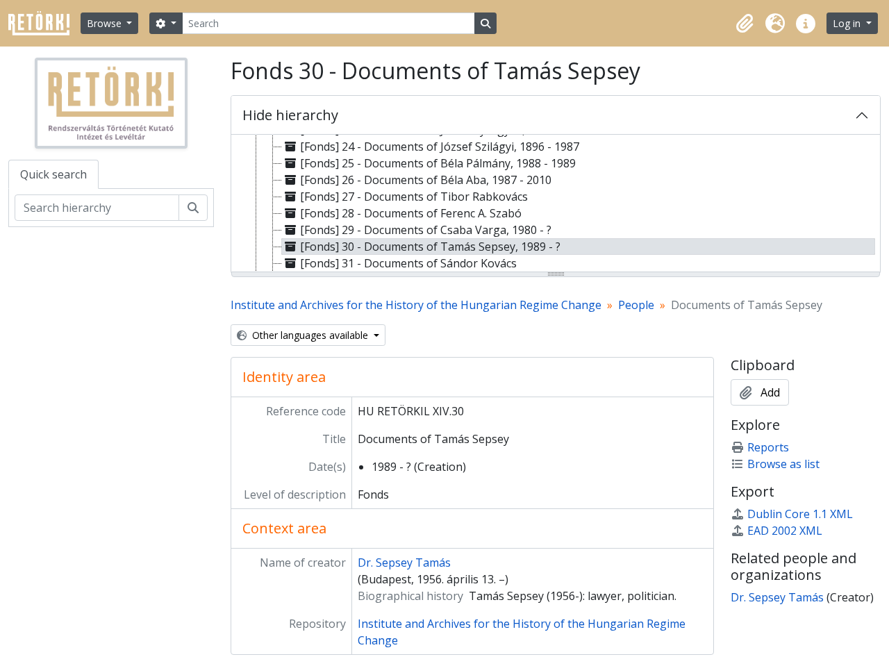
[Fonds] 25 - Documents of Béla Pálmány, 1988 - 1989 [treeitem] (438, 163)
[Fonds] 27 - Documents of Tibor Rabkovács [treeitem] (414, 196)
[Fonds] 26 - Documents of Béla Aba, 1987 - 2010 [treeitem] (425, 180)
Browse (105, 23)
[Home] (44, 23)
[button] (744, 23)
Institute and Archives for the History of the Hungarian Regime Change (416, 305)
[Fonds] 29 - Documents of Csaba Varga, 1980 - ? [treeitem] (425, 230)
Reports (768, 447)
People (636, 305)
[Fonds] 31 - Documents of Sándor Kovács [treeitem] (408, 263)
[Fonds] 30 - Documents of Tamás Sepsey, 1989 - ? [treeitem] (430, 246)
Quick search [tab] (53, 174)
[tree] (555, 204)
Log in (848, 23)
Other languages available (310, 335)
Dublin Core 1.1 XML (800, 514)
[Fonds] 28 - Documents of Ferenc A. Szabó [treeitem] (411, 213)
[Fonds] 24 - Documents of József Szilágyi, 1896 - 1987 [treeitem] (439, 146)
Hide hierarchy (290, 115)
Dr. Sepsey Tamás (404, 562)
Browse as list (783, 464)
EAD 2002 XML (784, 530)
